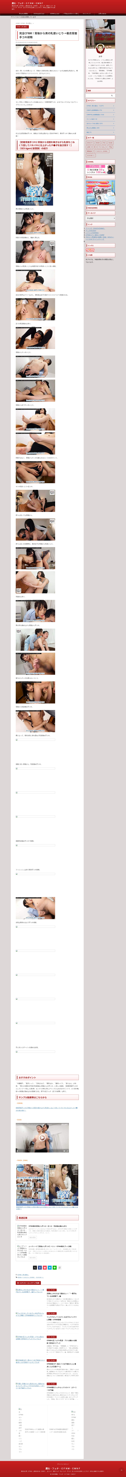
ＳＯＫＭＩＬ (40, 1277)
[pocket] (45, 1268)
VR (94, 147)
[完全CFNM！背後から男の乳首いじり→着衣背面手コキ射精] (50, 1268)
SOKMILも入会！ (55, 13)
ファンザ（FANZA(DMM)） (95, 228)
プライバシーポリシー (63, 1464)
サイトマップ (86, 13)
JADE (88, 147)
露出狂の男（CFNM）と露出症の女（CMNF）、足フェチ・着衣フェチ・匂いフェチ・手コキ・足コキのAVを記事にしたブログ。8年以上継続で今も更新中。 (63, 1471)
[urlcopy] (60, 1268)
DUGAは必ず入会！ (39, 13)
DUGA (20, 1277)
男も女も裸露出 (23, 13)
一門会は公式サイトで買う (71, 13)
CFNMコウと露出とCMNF (95, 235)
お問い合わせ (102, 13)
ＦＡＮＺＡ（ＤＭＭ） (28, 1277)
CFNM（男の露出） (23, 1274)
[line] (55, 1268)
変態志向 (89, 151)
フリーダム (101, 147)
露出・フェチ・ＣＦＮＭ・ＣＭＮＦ (27, 3)
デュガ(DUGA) (91, 231)
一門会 (110, 147)
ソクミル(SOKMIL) (92, 233)
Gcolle (110, 143)
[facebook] (40, 1268)
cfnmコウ (90, 143)
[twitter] (35, 1268)
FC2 (104, 143)
